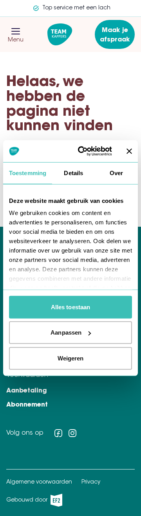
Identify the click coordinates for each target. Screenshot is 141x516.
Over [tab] (116, 172)
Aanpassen (66, 332)
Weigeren (71, 358)
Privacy (90, 482)
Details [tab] (73, 172)
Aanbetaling (26, 391)
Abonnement (27, 405)
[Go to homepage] (59, 34)
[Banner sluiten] (129, 151)
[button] (15, 31)
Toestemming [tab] (27, 172)
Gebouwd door (32, 502)
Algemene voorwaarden (39, 482)
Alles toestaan (70, 306)
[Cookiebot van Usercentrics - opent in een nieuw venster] (82, 151)
